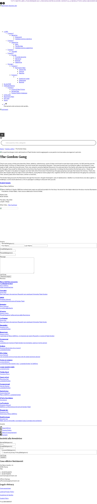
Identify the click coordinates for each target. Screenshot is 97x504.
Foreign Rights (6, 430)
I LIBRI (6, 31)
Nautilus (21, 73)
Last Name (28, 246)
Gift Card (6, 98)
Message (3, 257)
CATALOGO (7, 95)
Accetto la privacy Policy (16, 452)
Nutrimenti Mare (20, 68)
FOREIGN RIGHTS (9, 86)
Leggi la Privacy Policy (7, 491)
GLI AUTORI (7, 84)
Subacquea (22, 80)
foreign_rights (9, 149)
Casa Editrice (6, 428)
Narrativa (14, 35)
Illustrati (17, 60)
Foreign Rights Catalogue (19, 93)
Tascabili (14, 51)
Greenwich (18, 37)
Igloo (16, 44)
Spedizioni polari (24, 78)
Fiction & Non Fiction (18, 89)
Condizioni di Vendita (6, 495)
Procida (13, 55)
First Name (5, 246)
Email (6, 249)
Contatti (5, 435)
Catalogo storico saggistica (24, 48)
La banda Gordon (5, 327)
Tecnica (21, 71)
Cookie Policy (4, 498)
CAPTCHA (3, 274)
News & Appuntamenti (9, 432)
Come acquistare (5, 488)
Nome (6, 442)
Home (6, 100)
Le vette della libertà (6, 306)
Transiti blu (22, 69)
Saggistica (14, 42)
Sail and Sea (15, 91)
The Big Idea (19, 46)
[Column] (11, 33)
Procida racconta (20, 57)
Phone (6, 253)
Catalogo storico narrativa (23, 39)
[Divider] (10, 64)
